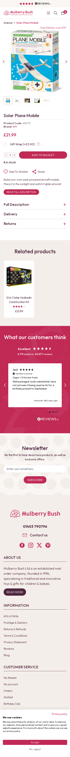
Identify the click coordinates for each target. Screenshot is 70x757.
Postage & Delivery (15, 622)
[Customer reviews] (35, 3)
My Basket (10, 677)
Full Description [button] (16, 204)
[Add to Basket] (10, 288)
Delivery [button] (10, 214)
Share (41, 171)
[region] (35, 385)
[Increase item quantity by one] (14, 155)
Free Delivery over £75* (53, 27)
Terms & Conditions (15, 635)
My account (11, 684)
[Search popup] (55, 13)
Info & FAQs (11, 616)
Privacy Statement (15, 642)
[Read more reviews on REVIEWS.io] (48, 419)
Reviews (9, 648)
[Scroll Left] (3, 61)
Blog (7, 655)
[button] (5, 385)
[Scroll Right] (66, 61)
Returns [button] (10, 223)
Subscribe (35, 480)
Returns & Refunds (15, 629)
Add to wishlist (18, 171)
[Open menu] (48, 13)
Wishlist (8, 697)
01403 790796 (35, 526)
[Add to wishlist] (10, 281)
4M (15, 126)
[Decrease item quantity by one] (6, 155)
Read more (14, 592)
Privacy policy (59, 714)
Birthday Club (12, 704)
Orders (8, 691)
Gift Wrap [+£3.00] (22, 144)
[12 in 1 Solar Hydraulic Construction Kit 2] (19, 278)
